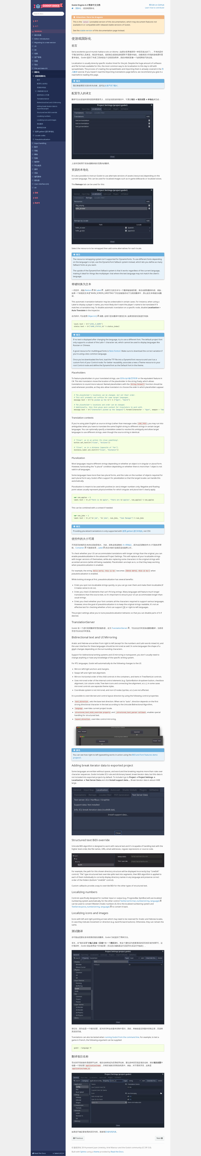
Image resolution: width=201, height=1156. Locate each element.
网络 (36, 154)
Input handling (40, 143)
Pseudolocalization (42, 139)
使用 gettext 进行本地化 (44, 131)
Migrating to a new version (45, 42)
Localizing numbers (43, 116)
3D (35, 50)
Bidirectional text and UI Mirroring (49, 102)
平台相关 (37, 165)
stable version (86, 30)
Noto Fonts (114, 351)
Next (159, 1138)
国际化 (37, 72)
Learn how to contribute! (154, 8)
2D (35, 46)
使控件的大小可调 (43, 95)
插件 (36, 169)
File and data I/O (41, 68)
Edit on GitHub (157, 5)
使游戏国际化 (40, 76)
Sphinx (83, 1151)
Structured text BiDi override (47, 112)
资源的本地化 (41, 87)
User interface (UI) (41, 184)
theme (96, 1151)
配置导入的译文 (42, 84)
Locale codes (40, 135)
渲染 (36, 173)
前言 (38, 80)
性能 (36, 158)
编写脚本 (37, 176)
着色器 (37, 180)
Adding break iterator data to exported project (47, 107)
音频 (36, 61)
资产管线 (37, 57)
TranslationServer (43, 99)
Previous (79, 1138)
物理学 (37, 162)
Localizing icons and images (46, 120)
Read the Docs (117, 1151)
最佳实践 (37, 35)
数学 (36, 147)
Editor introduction (41, 39)
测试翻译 (40, 124)
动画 (36, 53)
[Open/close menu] (32, 35)
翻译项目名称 (41, 127)
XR (35, 187)
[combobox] (48, 14)
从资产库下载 (110, 85)
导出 (36, 64)
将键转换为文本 (42, 91)
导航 (36, 150)
